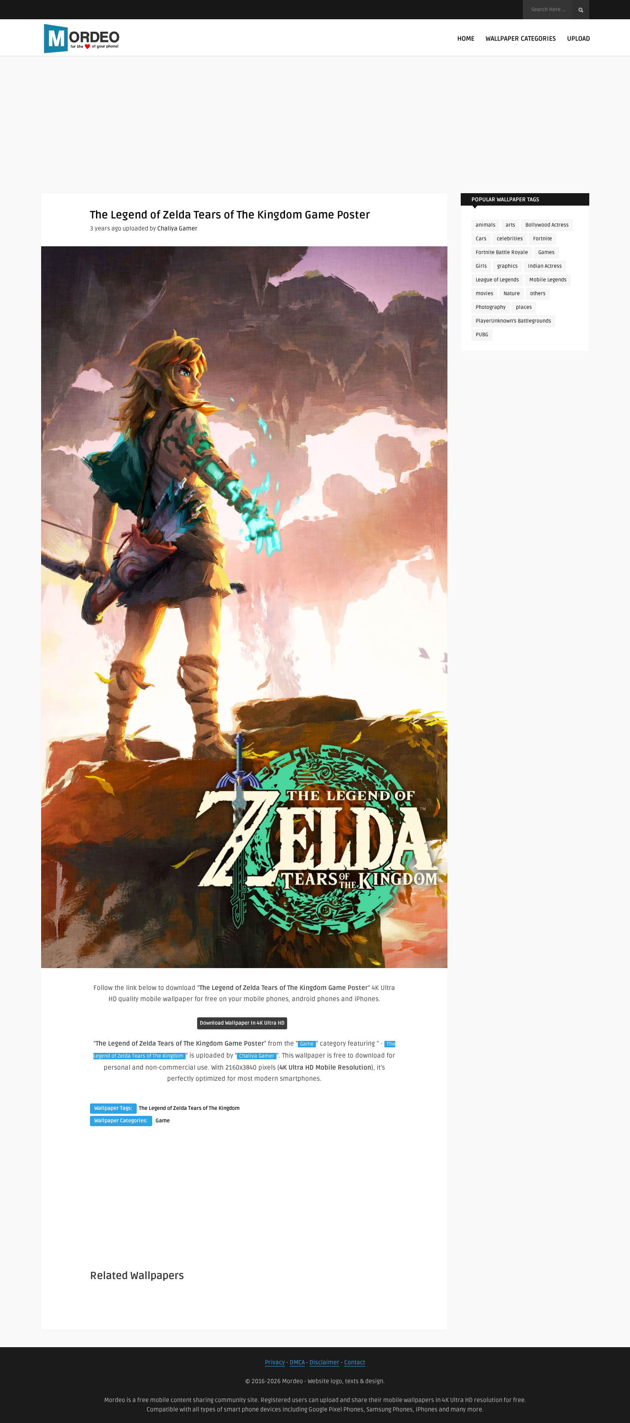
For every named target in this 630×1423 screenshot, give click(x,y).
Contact (354, 1362)
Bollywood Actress (547, 225)
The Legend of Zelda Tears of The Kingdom (189, 1108)
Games (546, 252)
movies (484, 293)
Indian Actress (545, 266)
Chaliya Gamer (177, 228)
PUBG (482, 335)
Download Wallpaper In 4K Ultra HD (242, 1023)
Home (465, 38)
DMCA (297, 1362)
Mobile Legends (548, 280)
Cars (481, 239)
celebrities (510, 239)
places (524, 307)
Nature (512, 293)
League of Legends (497, 280)
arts (510, 225)
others (538, 293)
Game (307, 1044)
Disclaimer (324, 1362)
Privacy (275, 1362)
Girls (481, 266)
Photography (491, 307)
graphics (507, 266)
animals (485, 225)
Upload (578, 38)
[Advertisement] (315, 133)
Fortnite (542, 239)
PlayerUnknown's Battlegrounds (513, 321)
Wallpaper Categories (521, 38)
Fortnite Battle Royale (502, 252)
